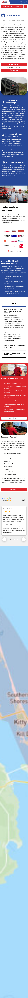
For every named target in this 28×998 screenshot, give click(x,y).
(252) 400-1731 (23, 1)
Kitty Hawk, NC (23, 3)
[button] (10, 539)
